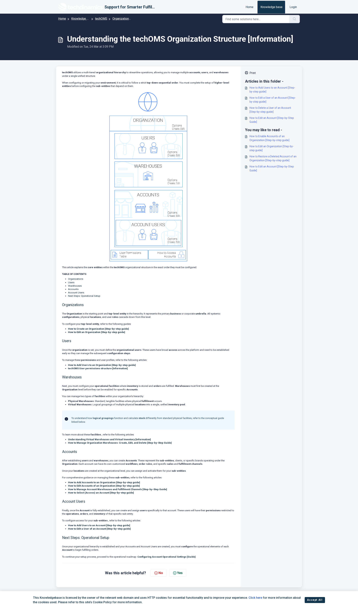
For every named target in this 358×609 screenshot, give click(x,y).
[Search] (294, 19)
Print (252, 73)
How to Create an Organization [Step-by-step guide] (98, 328)
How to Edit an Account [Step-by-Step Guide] (271, 119)
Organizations (75, 278)
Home (249, 7)
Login (293, 7)
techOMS (101, 18)
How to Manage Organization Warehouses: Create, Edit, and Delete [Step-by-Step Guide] (120, 442)
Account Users (76, 292)
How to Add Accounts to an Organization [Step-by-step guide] (104, 482)
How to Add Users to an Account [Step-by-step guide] (99, 525)
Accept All (314, 599)
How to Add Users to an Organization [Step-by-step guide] (102, 365)
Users (71, 282)
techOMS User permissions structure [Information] (98, 368)
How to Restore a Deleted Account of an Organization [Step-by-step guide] (272, 158)
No (160, 573)
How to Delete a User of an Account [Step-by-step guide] (270, 109)
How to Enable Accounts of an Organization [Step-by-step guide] (269, 138)
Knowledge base (271, 7)
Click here (255, 597)
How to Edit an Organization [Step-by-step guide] (96, 332)
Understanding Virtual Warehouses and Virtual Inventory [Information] (109, 439)
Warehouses (75, 285)
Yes (180, 573)
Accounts (73, 289)
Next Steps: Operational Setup (84, 296)
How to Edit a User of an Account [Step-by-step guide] (99, 528)
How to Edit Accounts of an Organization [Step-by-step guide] (104, 485)
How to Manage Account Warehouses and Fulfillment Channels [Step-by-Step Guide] (117, 489)
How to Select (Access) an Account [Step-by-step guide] (101, 492)
